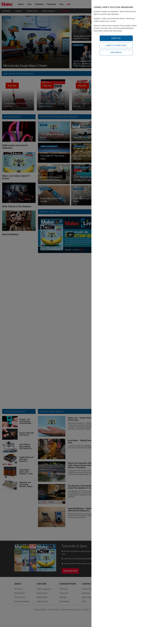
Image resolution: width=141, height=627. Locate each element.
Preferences (116, 52)
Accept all (116, 38)
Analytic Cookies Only (116, 45)
